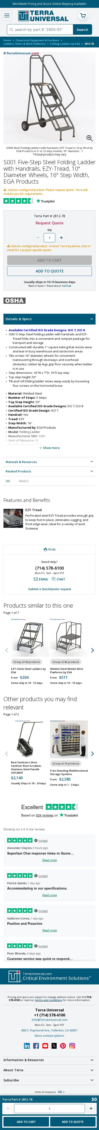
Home (7, 40)
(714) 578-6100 (49, 568)
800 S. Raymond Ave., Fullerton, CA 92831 (49, 1030)
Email (43, 579)
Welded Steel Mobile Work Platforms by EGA (66, 670)
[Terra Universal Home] (43, 15)
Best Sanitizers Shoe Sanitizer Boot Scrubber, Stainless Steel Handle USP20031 (26, 767)
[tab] (49, 319)
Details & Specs (19, 318)
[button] (91, 139)
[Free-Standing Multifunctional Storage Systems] (69, 739)
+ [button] (61, 237)
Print (51, 549)
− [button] (37, 237)
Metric (24, 481)
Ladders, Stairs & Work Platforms (24, 43)
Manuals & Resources (21, 462)
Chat (61, 579)
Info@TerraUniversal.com (49, 1020)
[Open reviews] (38, 201)
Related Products (18, 471)
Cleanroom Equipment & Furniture (37, 40)
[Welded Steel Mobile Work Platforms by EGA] (69, 638)
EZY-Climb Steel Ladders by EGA (28, 670)
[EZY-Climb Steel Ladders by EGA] (30, 638)
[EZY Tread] (13, 518)
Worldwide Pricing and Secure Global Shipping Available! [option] (49, 4)
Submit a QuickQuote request (49, 589)
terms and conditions (48, 1000)
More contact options (49, 1035)
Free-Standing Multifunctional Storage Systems (69, 772)
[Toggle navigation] (7, 15)
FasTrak (66, 285)
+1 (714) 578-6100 (49, 1015)
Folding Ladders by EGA (65, 43)
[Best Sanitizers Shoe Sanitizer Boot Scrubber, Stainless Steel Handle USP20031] (30, 739)
